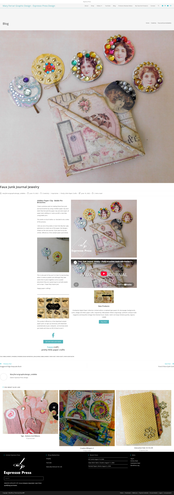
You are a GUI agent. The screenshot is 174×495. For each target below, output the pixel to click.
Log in (132, 458)
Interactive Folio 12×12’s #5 (143, 448)
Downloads (128, 493)
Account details (154, 493)
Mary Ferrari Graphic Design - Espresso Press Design (29, 5)
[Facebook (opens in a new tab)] (162, 5)
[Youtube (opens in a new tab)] (167, 5)
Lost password (167, 493)
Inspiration (54, 193)
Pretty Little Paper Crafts (69, 193)
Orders (122, 493)
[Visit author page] (3, 377)
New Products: (104, 306)
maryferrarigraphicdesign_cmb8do (13, 193)
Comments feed (135, 463)
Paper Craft (52, 356)
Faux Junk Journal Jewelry (164, 23)
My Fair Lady (65, 226)
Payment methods (143, 493)
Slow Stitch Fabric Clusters (96, 463)
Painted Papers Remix (95, 466)
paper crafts (59, 356)
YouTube (49, 463)
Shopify (48, 458)
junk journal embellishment (41, 356)
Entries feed (134, 461)
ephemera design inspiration (25, 356)
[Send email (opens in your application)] (170, 5)
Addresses (135, 493)
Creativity (46, 193)
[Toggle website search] (158, 6)
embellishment (7, 356)
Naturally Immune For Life (54, 467)
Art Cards (91, 459)
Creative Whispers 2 (87, 448)
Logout (160, 493)
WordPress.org (134, 465)
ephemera (14, 356)
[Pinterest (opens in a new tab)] (165, 5)
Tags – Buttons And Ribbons (30, 436)
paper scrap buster (69, 356)
